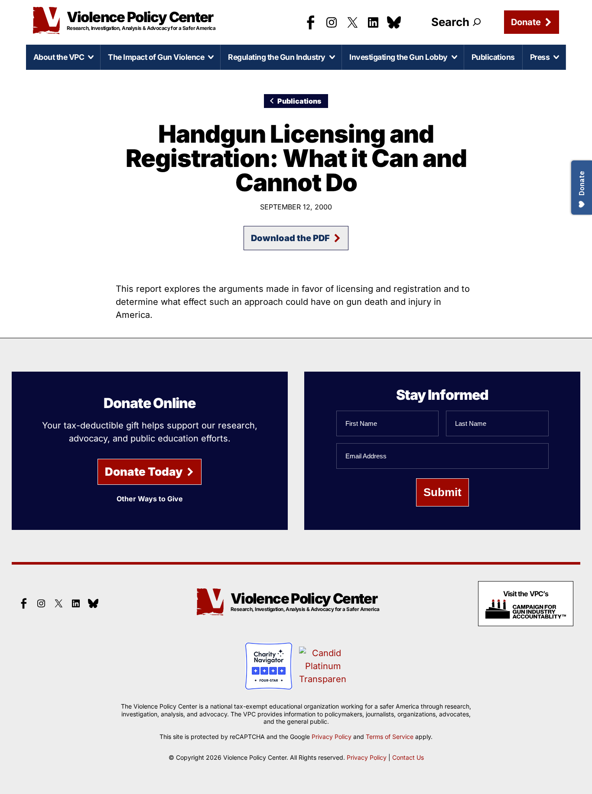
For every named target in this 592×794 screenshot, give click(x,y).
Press (540, 57)
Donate (526, 22)
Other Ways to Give (150, 498)
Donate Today (144, 471)
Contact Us (408, 757)
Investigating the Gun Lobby (398, 57)
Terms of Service (389, 736)
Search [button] (450, 22)
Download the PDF (290, 238)
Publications (493, 57)
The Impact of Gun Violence (156, 57)
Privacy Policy (331, 736)
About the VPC (59, 57)
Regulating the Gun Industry (276, 57)
